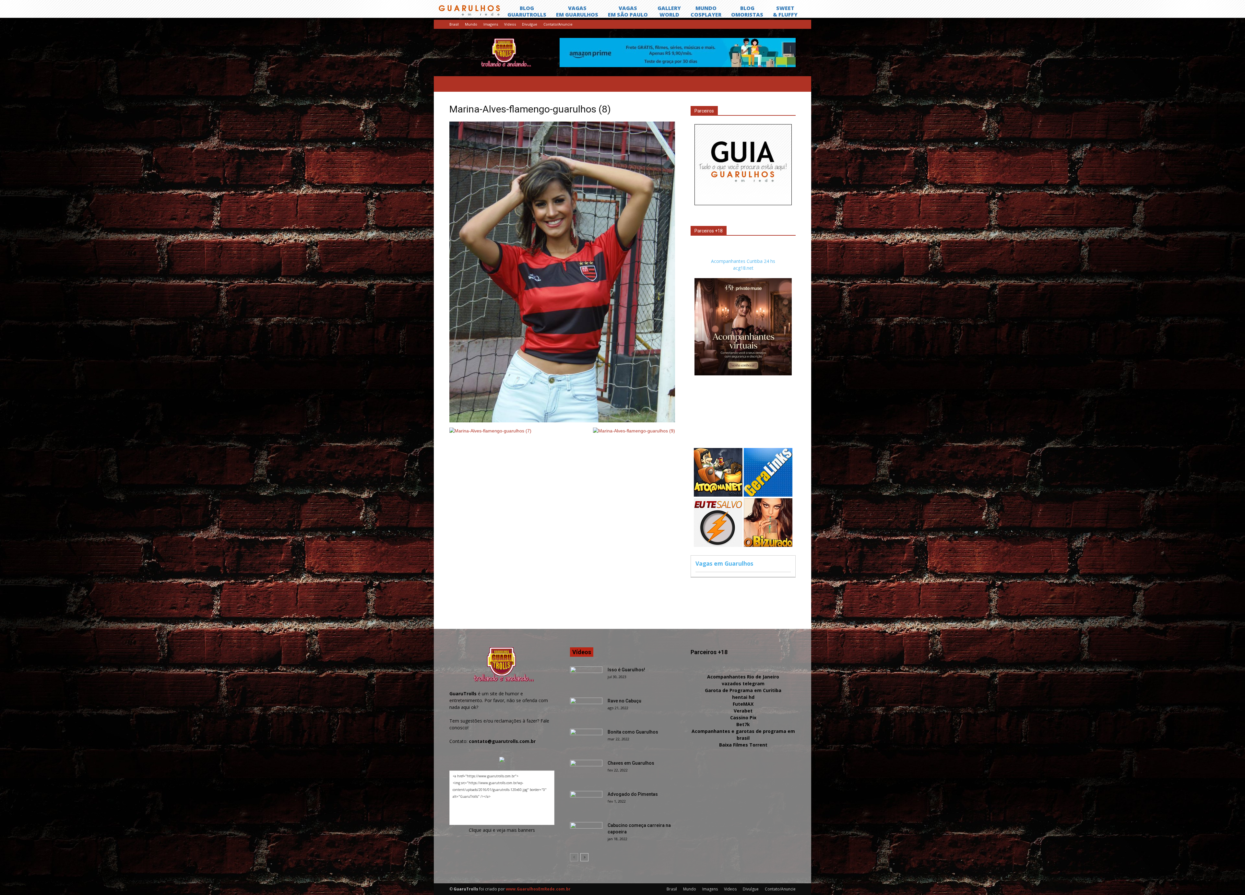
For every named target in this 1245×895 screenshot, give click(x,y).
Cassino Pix (743, 717)
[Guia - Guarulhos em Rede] (743, 203)
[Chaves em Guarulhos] (586, 771)
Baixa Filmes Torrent (743, 745)
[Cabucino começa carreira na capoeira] (586, 833)
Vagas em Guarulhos (724, 563)
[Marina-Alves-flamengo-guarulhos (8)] (562, 420)
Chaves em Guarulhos (631, 763)
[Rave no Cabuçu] (586, 709)
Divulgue (529, 24)
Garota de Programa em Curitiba (743, 690)
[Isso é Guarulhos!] (586, 677)
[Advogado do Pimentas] (586, 802)
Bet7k (743, 724)
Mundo (471, 24)
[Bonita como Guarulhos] (586, 740)
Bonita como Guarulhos (633, 732)
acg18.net (743, 268)
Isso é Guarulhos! (626, 669)
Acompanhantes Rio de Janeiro (743, 677)
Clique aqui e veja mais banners (502, 830)
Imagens (490, 24)
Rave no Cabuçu (624, 700)
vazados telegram (743, 683)
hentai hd (743, 697)
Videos (510, 24)
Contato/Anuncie (558, 24)
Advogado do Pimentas (633, 794)
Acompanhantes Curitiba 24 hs (743, 261)
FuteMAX (743, 704)
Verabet (743, 711)
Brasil (454, 24)
